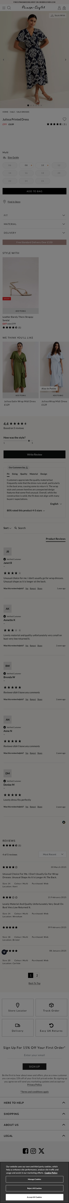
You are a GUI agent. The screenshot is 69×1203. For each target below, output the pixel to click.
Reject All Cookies (34, 1188)
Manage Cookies (34, 1179)
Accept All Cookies (34, 1197)
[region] (34, 1182)
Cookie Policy (51, 1173)
